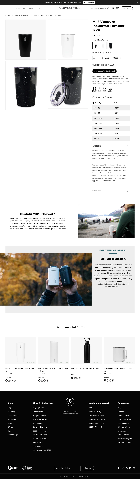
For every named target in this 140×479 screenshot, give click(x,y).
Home (7, 15)
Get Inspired (89, 2)
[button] (108, 8)
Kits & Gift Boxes (40, 419)
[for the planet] (15, 468)
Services (95, 8)
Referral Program (125, 439)
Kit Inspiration (124, 427)
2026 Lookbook (39, 431)
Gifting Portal (123, 423)
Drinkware (12, 419)
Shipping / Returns (97, 419)
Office (10, 427)
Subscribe (88, 468)
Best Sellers (38, 412)
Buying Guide (28, 8)
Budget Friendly (39, 415)
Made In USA (38, 423)
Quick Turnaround (41, 435)
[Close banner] (138, 3)
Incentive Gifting (40, 439)
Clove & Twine (70, 476)
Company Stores (125, 419)
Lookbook (122, 431)
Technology (13, 435)
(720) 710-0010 (95, 427)
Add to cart (111, 58)
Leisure (11, 423)
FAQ (91, 408)
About (103, 8)
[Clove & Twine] (69, 8)
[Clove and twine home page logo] (70, 408)
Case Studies (123, 415)
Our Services (123, 435)
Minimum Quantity (101, 52)
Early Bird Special (40, 427)
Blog (120, 408)
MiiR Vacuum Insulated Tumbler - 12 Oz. (51, 15)
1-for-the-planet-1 (22, 15)
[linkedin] (119, 468)
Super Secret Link (96, 423)
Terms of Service (96, 415)
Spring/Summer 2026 (42, 450)
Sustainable (38, 446)
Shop (18, 8)
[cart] (117, 8)
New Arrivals (38, 442)
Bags (10, 408)
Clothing (11, 412)
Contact (126, 8)
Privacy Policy (95, 412)
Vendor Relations (125, 442)
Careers (121, 412)
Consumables (13, 415)
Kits (38, 8)
